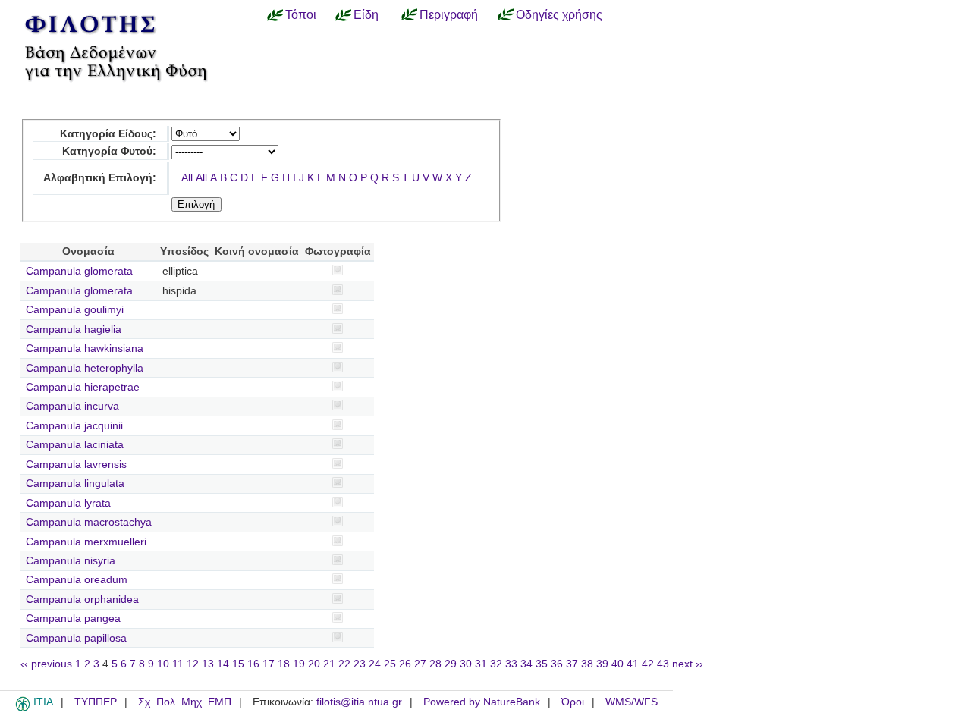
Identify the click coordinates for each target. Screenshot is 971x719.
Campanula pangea (73, 618)
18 (284, 664)
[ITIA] (22, 708)
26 (405, 664)
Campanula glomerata (79, 271)
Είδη (366, 14)
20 (314, 664)
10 (163, 664)
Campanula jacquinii (74, 426)
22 (344, 664)
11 (178, 664)
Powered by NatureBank (481, 702)
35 (542, 664)
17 (268, 664)
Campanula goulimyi (75, 310)
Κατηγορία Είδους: (108, 134)
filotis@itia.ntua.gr (359, 702)
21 (329, 664)
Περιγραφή (449, 14)
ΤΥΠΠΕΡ (95, 702)
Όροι (572, 702)
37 (572, 664)
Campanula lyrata (68, 503)
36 (557, 664)
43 (663, 664)
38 (587, 664)
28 (435, 664)
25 (390, 664)
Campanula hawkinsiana (84, 348)
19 (299, 664)
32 (496, 664)
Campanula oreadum (76, 580)
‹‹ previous (46, 664)
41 (633, 664)
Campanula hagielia (73, 329)
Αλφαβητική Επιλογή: (99, 178)
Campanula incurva (72, 406)
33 (511, 664)
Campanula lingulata (75, 483)
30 (466, 664)
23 (360, 664)
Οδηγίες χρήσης (559, 14)
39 (602, 664)
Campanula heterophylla (84, 368)
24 (375, 664)
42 (648, 664)
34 (526, 664)
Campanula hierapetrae (83, 387)
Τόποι (300, 14)
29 (451, 664)
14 (223, 664)
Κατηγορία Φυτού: (109, 151)
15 (238, 664)
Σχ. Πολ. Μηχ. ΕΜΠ (184, 702)
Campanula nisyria (70, 561)
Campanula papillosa (76, 638)
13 (208, 664)
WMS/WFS (631, 702)
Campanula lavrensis (76, 464)
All (187, 178)
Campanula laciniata (75, 445)
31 (481, 664)
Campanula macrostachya (89, 522)
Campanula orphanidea (82, 599)
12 (193, 664)
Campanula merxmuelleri (86, 542)
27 (420, 664)
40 (617, 664)
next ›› (687, 664)
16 (253, 664)
